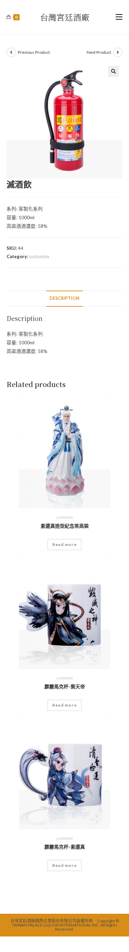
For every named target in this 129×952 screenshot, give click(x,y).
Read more (64, 544)
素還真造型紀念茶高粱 (65, 526)
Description (64, 298)
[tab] (65, 298)
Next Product (99, 52)
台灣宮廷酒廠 (64, 17)
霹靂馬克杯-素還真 (64, 847)
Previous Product (34, 52)
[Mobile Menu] (119, 17)
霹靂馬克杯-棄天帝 (64, 686)
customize (39, 256)
